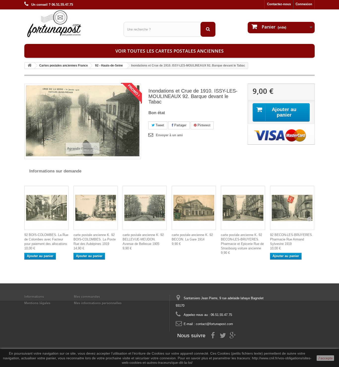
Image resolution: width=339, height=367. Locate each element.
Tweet (159, 125)
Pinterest (203, 125)
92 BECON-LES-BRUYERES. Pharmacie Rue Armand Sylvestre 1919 (291, 239)
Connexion (304, 4)
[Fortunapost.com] (70, 23)
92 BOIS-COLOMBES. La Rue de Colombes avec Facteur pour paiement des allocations (46, 239)
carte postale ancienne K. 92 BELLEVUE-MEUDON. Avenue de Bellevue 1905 (143, 239)
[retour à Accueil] (29, 66)
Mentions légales (37, 303)
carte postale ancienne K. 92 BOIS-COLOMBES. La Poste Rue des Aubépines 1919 (94, 239)
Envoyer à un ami (169, 135)
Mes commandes (87, 297)
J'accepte (325, 358)
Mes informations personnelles (98, 303)
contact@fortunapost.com (214, 324)
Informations (34, 297)
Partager (179, 125)
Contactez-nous (279, 4)
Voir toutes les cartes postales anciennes (169, 51)
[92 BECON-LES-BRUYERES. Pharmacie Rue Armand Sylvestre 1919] (292, 208)
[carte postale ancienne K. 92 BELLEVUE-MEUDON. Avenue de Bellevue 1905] (145, 208)
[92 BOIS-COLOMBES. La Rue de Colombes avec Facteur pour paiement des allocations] (46, 208)
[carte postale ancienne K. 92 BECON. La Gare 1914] (194, 208)
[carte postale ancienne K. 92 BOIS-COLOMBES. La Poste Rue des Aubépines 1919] (95, 208)
